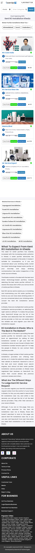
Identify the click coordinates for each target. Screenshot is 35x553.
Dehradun (22, 530)
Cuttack (27, 530)
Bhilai (27, 536)
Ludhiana (25, 521)
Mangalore (28, 539)
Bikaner (18, 536)
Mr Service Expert (9, 163)
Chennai (7, 518)
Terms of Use (5, 467)
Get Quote (14, 68)
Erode (3, 541)
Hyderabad (4, 519)
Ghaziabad (14, 535)
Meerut (31, 522)
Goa (31, 532)
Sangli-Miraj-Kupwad (18, 539)
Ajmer (12, 532)
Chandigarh (18, 527)
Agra (29, 521)
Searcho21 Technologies (22, 549)
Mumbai (21, 518)
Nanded (21, 538)
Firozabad (4, 535)
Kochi (31, 536)
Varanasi (8, 524)
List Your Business (7, 501)
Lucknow (26, 519)
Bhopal (7, 521)
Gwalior (18, 525)
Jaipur (21, 519)
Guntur (20, 532)
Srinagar (13, 524)
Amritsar (13, 529)
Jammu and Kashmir (16, 541)
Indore (30, 519)
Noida (11, 530)
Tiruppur (8, 536)
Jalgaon (13, 536)
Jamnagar (10, 539)
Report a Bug (5, 492)
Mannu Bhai (7, 126)
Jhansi (16, 532)
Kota (13, 527)
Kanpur (13, 522)
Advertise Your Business (9, 508)
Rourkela (16, 538)
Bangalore (26, 518)
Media (3, 485)
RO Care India (8, 52)
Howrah (10, 525)
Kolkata (17, 519)
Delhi (11, 518)
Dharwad (11, 533)
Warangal (20, 533)
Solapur (8, 529)
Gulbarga (4, 539)
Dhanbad (25, 524)
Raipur (10, 527)
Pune (3, 518)
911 (31, 104)
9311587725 (28, 3)
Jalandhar (28, 529)
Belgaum (7, 541)
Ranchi (14, 525)
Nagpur (17, 522)
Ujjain (8, 535)
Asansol (4, 532)
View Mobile (22, 62)
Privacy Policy (6, 470)
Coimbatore (29, 525)
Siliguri (3, 533)
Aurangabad (19, 524)
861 (30, 68)
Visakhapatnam (14, 521)
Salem (16, 533)
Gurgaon (15, 518)
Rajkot (3, 524)
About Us (4, 463)
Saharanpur (26, 532)
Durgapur (10, 538)
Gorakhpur (16, 530)
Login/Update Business (9, 504)
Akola (30, 538)
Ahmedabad (11, 519)
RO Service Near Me (10, 89)
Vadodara (18, 529)
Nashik (26, 522)
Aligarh (23, 529)
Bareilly (4, 536)
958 (30, 141)
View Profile (6, 68)
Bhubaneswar (5, 530)
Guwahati (24, 527)
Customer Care (6, 482)
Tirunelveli (20, 535)
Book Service (21, 68)
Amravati (23, 536)
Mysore (4, 529)
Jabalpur (23, 525)
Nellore (8, 532)
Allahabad (4, 525)
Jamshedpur (27, 533)
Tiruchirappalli (27, 535)
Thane (3, 521)
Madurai (30, 527)
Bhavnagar (4, 538)
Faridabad (4, 522)
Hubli (7, 533)
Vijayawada (5, 527)
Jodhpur (22, 522)
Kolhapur (26, 538)
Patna (20, 521)
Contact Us (5, 473)
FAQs (3, 489)
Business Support (7, 511)
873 (30, 178)
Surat (9, 522)
